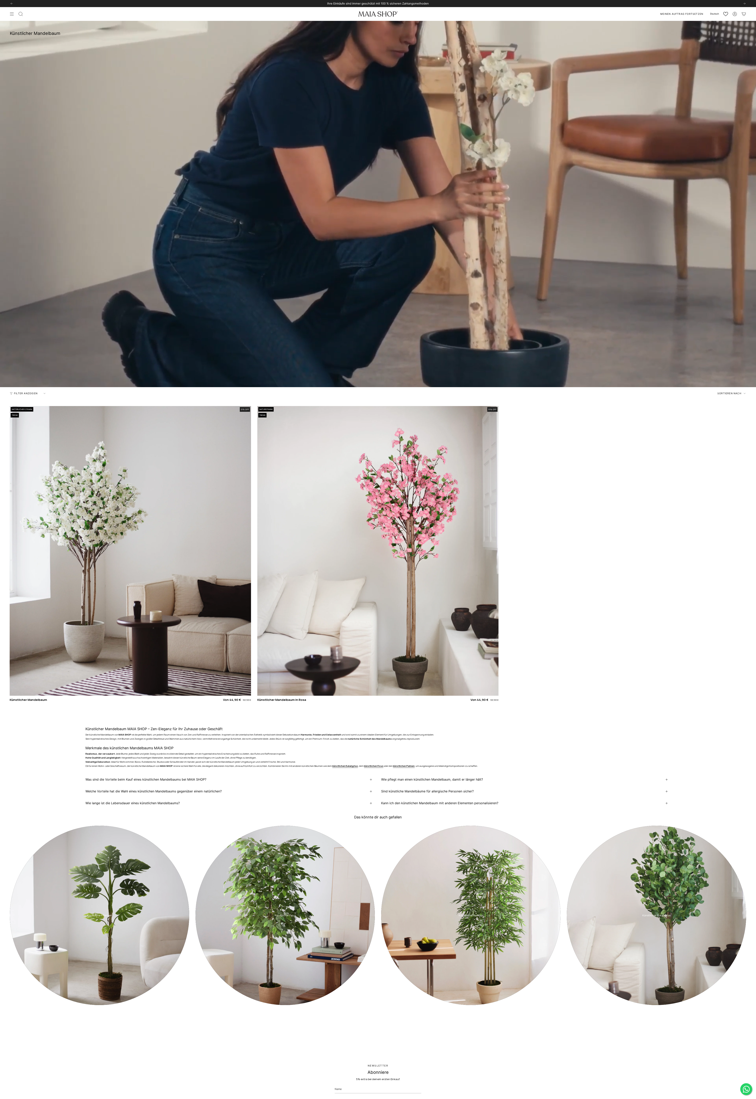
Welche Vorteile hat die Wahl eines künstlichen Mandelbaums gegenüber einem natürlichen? (153, 791)
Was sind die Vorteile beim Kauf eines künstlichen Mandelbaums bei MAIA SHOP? (145, 780)
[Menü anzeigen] (12, 14)
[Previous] (11, 3)
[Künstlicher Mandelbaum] (130, 551)
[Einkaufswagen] (743, 14)
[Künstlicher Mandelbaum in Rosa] (378, 551)
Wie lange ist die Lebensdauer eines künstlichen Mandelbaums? (132, 803)
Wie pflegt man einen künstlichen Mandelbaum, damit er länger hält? (432, 780)
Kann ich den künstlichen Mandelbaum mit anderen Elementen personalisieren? (439, 803)
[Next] (744, 3)
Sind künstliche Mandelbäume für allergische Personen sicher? (427, 791)
